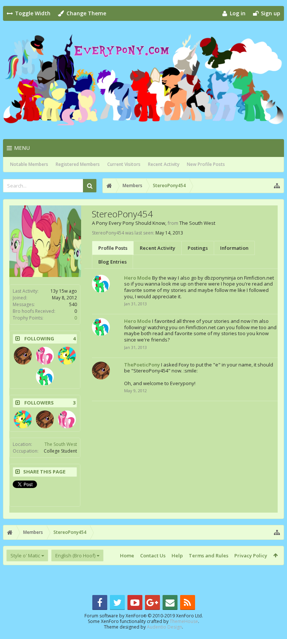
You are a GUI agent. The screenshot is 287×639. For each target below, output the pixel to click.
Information (234, 248)
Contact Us (153, 555)
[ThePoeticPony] (23, 356)
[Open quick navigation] (277, 186)
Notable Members (29, 164)
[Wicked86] (45, 356)
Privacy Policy (250, 555)
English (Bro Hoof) (75, 555)
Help (177, 555)
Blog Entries (112, 261)
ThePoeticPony (142, 364)
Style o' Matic (25, 555)
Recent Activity (163, 164)
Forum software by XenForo (143, 616)
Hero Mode (137, 277)
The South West (60, 444)
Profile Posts (112, 248)
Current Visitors (124, 164)
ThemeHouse (184, 621)
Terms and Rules (208, 555)
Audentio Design (164, 627)
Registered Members (78, 164)
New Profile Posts (206, 164)
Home (127, 555)
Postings (198, 248)
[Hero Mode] (45, 376)
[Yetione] (67, 356)
